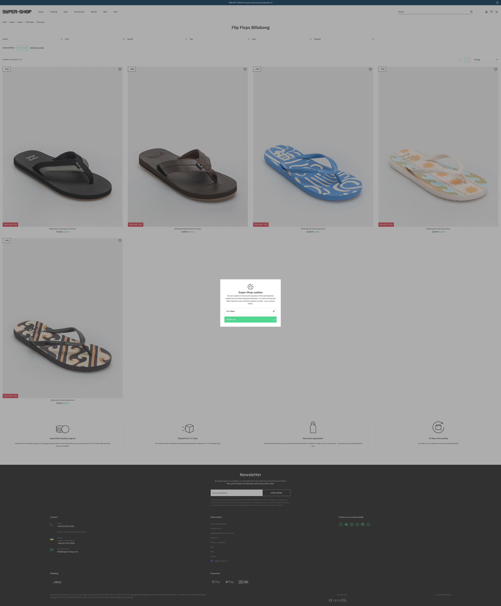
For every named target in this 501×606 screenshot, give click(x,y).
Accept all (231, 319)
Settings (230, 311)
